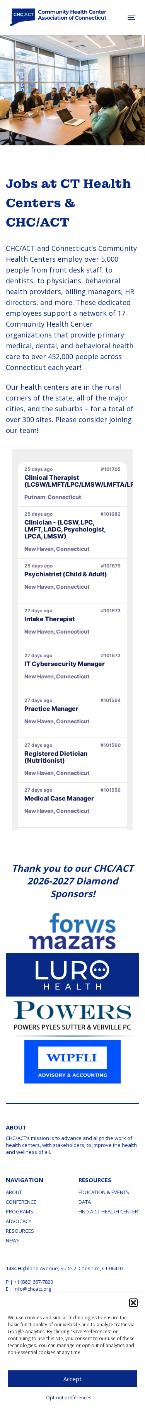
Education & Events (103, 1192)
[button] (133, 1303)
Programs (19, 1211)
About (14, 1192)
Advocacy (18, 1221)
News (13, 1240)
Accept (72, 1379)
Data (84, 1201)
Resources (20, 1230)
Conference (21, 1201)
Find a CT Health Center (108, 1211)
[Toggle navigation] (122, 17)
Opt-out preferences (68, 1397)
